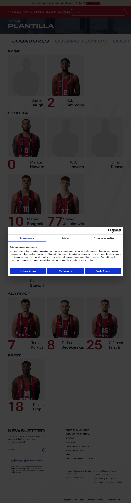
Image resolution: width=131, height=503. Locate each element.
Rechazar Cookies (28, 271)
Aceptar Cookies (103, 271)
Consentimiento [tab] (27, 238)
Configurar (64, 271)
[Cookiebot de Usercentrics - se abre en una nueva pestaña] (110, 231)
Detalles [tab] (65, 238)
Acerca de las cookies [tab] (104, 238)
